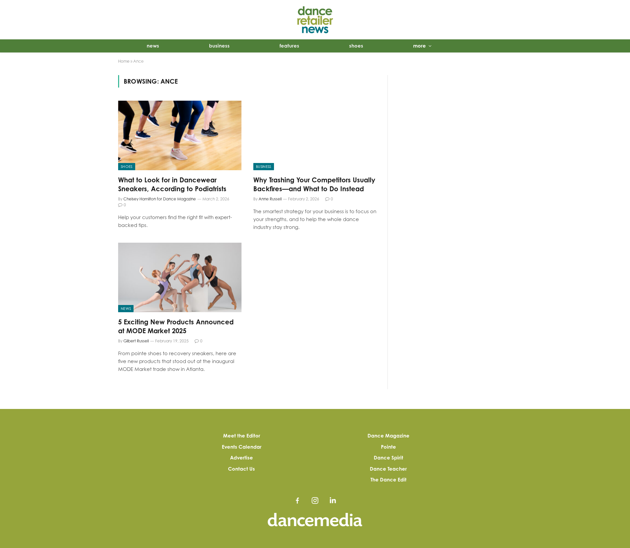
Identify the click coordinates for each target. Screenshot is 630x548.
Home (124, 61)
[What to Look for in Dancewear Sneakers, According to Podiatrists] (180, 135)
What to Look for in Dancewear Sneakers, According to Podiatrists (172, 184)
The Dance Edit (388, 480)
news (153, 46)
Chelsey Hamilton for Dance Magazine (159, 198)
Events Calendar (242, 447)
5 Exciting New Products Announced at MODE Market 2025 (176, 326)
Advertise (241, 458)
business (219, 46)
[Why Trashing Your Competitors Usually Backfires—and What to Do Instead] (315, 135)
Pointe (388, 447)
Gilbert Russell (136, 340)
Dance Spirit (388, 458)
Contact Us (241, 469)
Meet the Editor (241, 436)
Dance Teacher (388, 469)
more (419, 46)
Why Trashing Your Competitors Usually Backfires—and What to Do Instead (314, 184)
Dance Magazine (389, 436)
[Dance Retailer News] (315, 19)
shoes (356, 46)
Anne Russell (270, 198)
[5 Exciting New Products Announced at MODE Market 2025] (180, 277)
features (289, 46)
